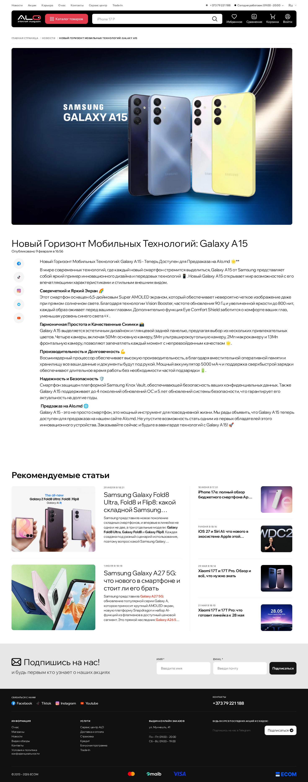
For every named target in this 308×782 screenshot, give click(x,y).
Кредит (85, 741)
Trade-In (118, 5)
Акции (32, 5)
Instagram (68, 703)
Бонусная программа (93, 745)
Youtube (91, 703)
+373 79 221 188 (220, 5)
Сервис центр (98, 5)
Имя (160, 659)
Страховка (87, 736)
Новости (17, 5)
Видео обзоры (21, 741)
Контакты (77, 5)
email (218, 659)
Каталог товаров (69, 19)
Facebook (24, 703)
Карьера (47, 5)
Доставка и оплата (92, 731)
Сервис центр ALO (92, 727)
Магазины (18, 731)
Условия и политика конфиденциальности (25, 751)
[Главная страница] (29, 18)
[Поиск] (214, 18)
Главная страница (25, 38)
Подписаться (283, 668)
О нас (61, 5)
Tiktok (46, 703)
